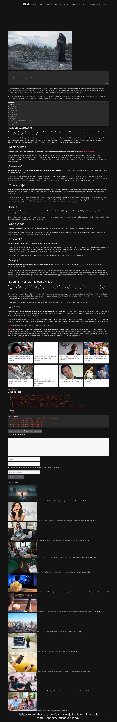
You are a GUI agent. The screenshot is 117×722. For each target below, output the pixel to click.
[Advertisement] (58, 19)
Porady (105, 4)
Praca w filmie (94, 4)
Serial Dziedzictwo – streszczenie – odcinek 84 (27, 426)
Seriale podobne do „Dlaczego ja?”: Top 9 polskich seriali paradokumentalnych (61, 557)
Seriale (57, 4)
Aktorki (34, 4)
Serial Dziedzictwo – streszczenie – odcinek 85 (27, 424)
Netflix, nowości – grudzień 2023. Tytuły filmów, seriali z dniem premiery (35, 418)
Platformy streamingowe (71, 4)
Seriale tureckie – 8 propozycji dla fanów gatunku (52, 631)
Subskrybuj (37, 431)
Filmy (48, 4)
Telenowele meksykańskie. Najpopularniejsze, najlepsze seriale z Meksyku (60, 521)
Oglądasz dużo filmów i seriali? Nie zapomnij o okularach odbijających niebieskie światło (64, 611)
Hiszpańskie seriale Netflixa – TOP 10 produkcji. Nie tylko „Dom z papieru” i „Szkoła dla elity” (41, 396)
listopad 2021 (16, 389)
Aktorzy (42, 4)
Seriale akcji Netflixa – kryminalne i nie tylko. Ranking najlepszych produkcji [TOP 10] (38, 404)
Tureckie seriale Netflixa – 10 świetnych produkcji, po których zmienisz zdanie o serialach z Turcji (42, 398)
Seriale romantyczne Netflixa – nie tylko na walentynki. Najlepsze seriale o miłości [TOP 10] (40, 402)
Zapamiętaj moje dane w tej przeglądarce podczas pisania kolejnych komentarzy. (35, 467)
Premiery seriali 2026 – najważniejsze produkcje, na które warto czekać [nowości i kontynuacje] (67, 592)
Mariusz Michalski (17, 78)
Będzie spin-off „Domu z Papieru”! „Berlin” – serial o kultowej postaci (58, 572)
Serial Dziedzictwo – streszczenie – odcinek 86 (27, 422)
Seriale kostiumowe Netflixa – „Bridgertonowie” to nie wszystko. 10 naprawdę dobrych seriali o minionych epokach (48, 406)
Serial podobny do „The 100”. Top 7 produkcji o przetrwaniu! (55, 501)
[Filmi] (26, 4)
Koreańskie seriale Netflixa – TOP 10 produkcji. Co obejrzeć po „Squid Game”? (36, 400)
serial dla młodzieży (88, 151)
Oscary (85, 4)
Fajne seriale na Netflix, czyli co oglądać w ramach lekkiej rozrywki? (58, 691)
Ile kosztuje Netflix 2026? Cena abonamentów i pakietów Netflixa (57, 540)
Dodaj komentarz (15, 431)
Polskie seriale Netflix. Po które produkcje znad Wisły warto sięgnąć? (58, 671)
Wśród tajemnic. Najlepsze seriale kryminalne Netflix (53, 651)
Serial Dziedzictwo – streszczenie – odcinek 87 (27, 420)
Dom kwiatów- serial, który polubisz (48, 711)
